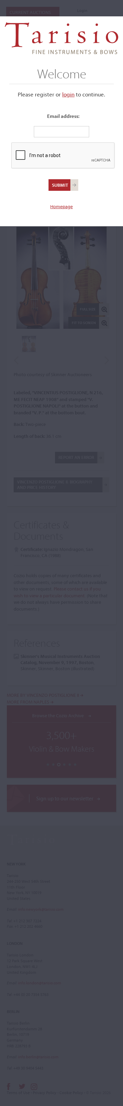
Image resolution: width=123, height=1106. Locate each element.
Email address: (63, 116)
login (68, 94)
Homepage (61, 206)
